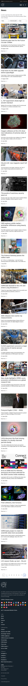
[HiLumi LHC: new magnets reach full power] (14, 160)
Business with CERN (5, 631)
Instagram (3, 653)
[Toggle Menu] (21, 5)
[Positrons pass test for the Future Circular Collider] (14, 38)
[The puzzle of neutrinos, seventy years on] (14, 190)
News (2, 618)
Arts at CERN (4, 648)
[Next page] (24, 575)
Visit (2, 622)
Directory (25, 1)
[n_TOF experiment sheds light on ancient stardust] (14, 98)
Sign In (21, 1)
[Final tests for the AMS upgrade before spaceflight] (14, 68)
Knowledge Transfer (5, 633)
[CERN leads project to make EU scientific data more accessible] (14, 528)
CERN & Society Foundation (7, 638)
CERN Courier (4, 646)
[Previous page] (3, 575)
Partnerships (4, 640)
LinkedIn (3, 655)
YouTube (3, 657)
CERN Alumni (4, 642)
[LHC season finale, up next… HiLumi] (14, 557)
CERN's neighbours (5, 635)
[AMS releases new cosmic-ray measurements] (14, 313)
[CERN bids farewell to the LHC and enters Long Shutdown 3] (14, 283)
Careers (3, 629)
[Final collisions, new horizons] (14, 499)
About (2, 616)
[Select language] (26, 5)
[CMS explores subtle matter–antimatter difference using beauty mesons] (14, 222)
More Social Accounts (6, 661)
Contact (3, 624)
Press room (3, 644)
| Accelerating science (7, 1)
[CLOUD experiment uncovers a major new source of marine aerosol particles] (14, 344)
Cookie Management (5, 681)
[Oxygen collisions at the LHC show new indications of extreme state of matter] (14, 129)
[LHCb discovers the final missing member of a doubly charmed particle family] (14, 437)
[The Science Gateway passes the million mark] (14, 253)
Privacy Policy (4, 678)
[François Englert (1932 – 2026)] (14, 407)
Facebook (3, 659)
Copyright (3, 675)
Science (3, 620)
